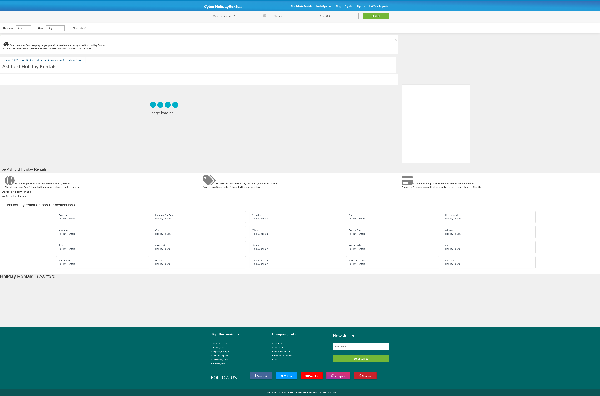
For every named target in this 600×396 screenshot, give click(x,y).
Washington (27, 60)
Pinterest (366, 376)
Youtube (313, 376)
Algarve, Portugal (221, 351)
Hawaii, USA (218, 347)
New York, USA (220, 343)
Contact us (279, 347)
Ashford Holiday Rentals (71, 60)
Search (376, 15)
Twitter (288, 376)
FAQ (276, 359)
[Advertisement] (94, 305)
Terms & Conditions (283, 355)
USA (16, 60)
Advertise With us (282, 351)
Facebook (262, 376)
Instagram (340, 376)
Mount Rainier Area (46, 60)
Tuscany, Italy (219, 363)
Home (8, 60)
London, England (220, 355)
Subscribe (362, 358)
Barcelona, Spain (221, 359)
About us (278, 343)
